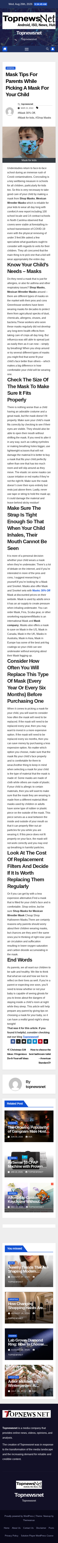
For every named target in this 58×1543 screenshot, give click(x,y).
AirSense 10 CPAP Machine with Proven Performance (25, 1166)
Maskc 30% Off (41, 590)
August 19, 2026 (20, 1313)
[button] (47, 49)
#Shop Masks (43, 117)
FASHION (12, 1336)
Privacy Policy (11, 1535)
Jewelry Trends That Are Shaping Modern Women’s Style (28, 1271)
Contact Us (28, 1528)
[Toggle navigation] (26, 49)
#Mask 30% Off (26, 112)
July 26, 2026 (19, 1391)
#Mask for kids (26, 117)
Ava (30, 1137)
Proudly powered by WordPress (19, 1516)
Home (6, 1528)
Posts (51, 1528)
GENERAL (11, 68)
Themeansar (28, 1520)
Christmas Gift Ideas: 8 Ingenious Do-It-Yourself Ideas (18, 1054)
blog (11, 1263)
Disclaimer (41, 1528)
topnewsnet (27, 104)
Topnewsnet (28, 33)
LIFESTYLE (13, 1299)
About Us (16, 1528)
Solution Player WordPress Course (37, 1535)
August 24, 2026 (20, 1277)
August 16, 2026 (20, 1350)
